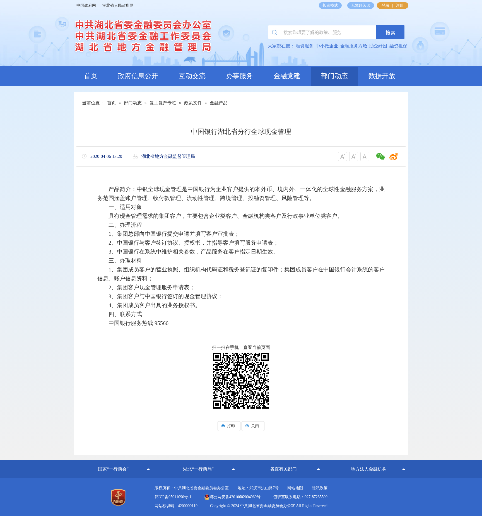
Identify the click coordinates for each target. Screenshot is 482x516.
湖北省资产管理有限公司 (368, 461)
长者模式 (330, 5)
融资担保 (398, 46)
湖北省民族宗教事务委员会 (283, 461)
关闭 (255, 426)
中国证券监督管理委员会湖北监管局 (198, 461)
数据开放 (381, 75)
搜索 (390, 33)
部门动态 (334, 75)
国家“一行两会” (113, 469)
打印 (231, 426)
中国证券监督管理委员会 (113, 461)
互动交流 (192, 75)
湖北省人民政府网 (118, 5)
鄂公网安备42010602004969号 (235, 497)
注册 (400, 5)
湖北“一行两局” (198, 469)
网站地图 (295, 488)
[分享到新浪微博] (393, 156)
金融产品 (219, 102)
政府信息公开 (138, 75)
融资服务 (305, 46)
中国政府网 (86, 5)
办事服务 (239, 75)
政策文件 (193, 102)
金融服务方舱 (353, 46)
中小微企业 (327, 46)
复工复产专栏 (163, 102)
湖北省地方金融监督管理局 (142, 38)
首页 (90, 75)
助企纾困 (378, 46)
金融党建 (287, 75)
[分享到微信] (380, 156)
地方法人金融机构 (369, 469)
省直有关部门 (283, 469)
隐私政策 (319, 488)
